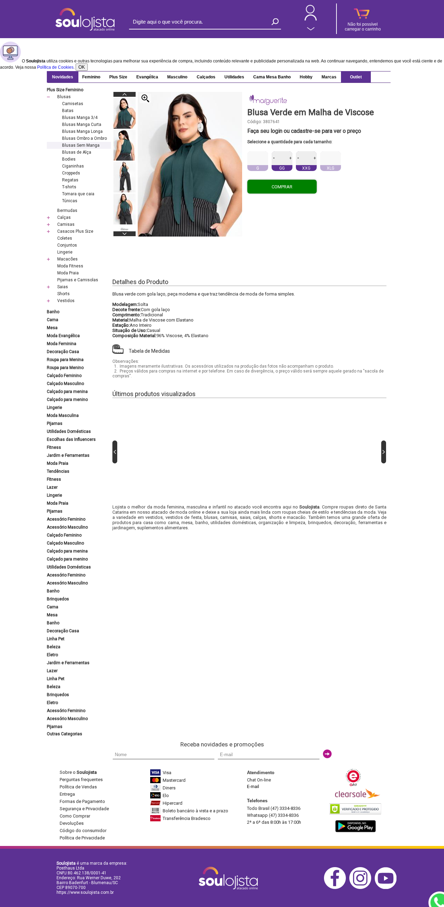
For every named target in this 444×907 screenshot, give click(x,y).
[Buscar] (275, 21)
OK (81, 67)
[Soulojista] (85, 29)
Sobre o (78, 772)
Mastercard (174, 780)
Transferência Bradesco (187, 818)
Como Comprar (75, 816)
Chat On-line (259, 779)
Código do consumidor (83, 830)
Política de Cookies (55, 67)
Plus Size (118, 77)
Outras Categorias (64, 733)
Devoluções (72, 823)
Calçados (206, 77)
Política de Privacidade (82, 837)
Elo (166, 795)
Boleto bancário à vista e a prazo (195, 810)
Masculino (177, 77)
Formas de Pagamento (82, 801)
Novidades (62, 77)
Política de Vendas (78, 786)
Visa (167, 772)
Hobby (306, 77)
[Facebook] (336, 888)
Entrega (67, 794)
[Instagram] (362, 888)
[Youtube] (387, 888)
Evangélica (147, 77)
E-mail (253, 786)
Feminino (91, 77)
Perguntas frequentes (81, 779)
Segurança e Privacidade (84, 808)
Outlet (356, 77)
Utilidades (234, 77)
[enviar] (327, 754)
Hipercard (172, 803)
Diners (169, 787)
